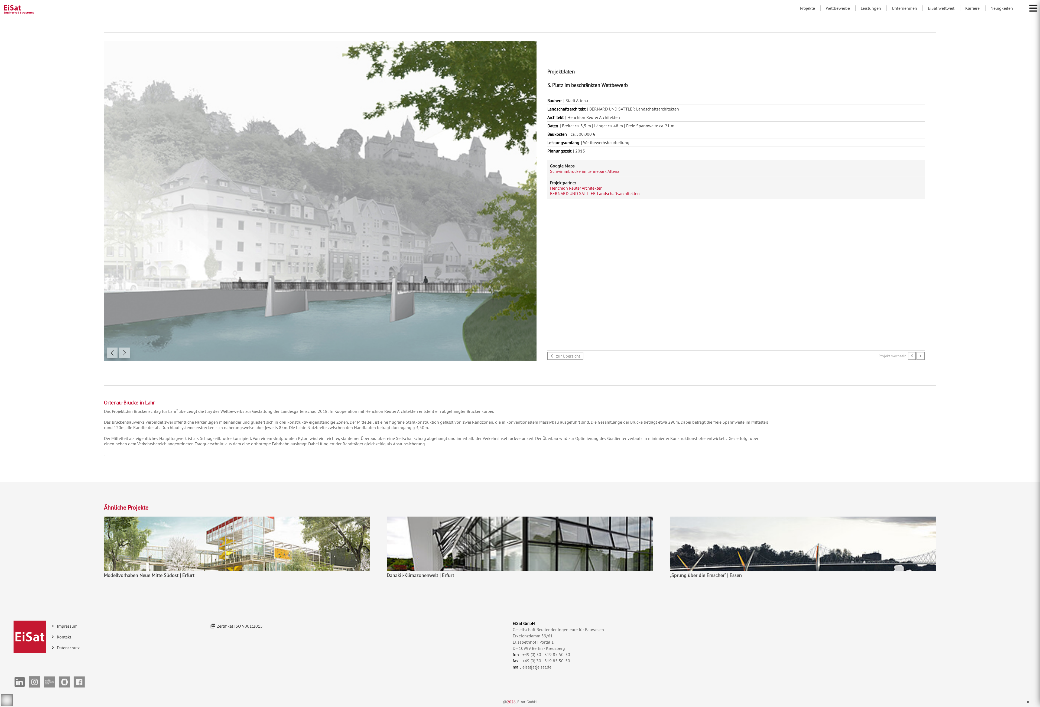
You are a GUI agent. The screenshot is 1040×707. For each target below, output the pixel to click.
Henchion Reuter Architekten (576, 188)
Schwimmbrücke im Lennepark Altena (584, 171)
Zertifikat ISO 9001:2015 (240, 626)
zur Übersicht (568, 356)
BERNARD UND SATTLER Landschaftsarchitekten (595, 193)
